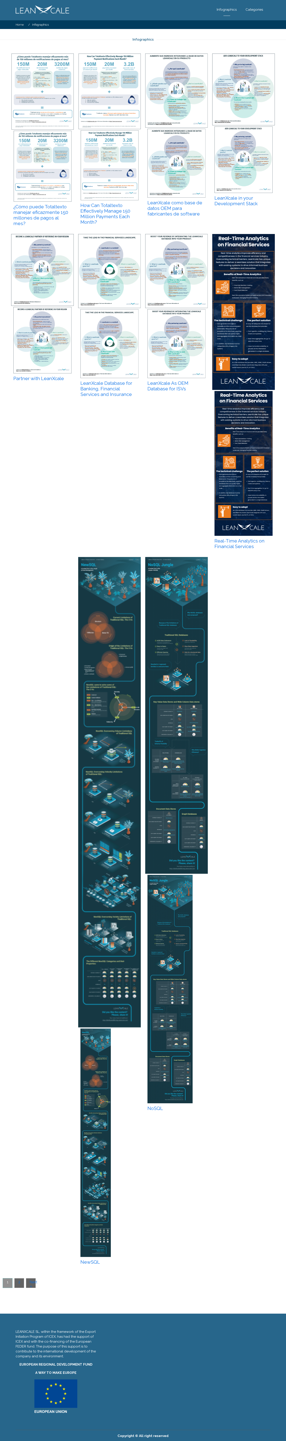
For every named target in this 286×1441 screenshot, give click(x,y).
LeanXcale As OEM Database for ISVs (167, 385)
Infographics (227, 10)
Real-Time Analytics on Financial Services (239, 543)
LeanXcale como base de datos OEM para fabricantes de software (174, 208)
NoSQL (155, 1108)
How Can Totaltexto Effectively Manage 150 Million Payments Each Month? (105, 214)
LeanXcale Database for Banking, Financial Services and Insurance (106, 388)
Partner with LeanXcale (38, 378)
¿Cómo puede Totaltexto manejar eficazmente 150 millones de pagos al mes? (40, 215)
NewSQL (90, 1262)
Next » (32, 1284)
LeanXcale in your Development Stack (236, 200)
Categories (254, 10)
